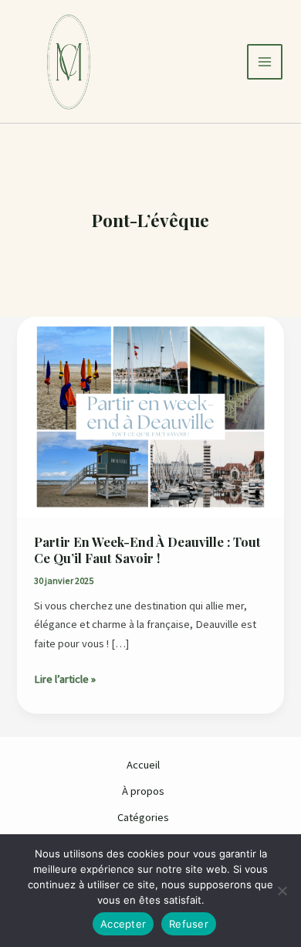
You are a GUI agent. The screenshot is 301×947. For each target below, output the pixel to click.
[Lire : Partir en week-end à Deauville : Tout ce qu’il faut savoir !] (150, 416)
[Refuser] (281, 890)
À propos (143, 791)
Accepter (123, 924)
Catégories (143, 817)
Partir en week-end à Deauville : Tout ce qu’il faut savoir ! (147, 549)
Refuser (188, 924)
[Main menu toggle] (264, 62)
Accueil (143, 765)
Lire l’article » (65, 678)
